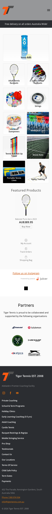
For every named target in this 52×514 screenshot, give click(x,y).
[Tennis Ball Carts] (38, 119)
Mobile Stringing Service (13, 438)
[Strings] (38, 95)
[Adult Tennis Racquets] (14, 71)
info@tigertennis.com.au (13, 501)
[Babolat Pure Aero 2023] (26, 205)
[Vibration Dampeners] (14, 119)
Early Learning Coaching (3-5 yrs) (17, 416)
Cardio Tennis (8, 427)
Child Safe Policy (9, 470)
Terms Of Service (9, 465)
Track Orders (26, 251)
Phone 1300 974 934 (11, 497)
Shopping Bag (26, 260)
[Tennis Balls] (26, 44)
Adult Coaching (9, 422)
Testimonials (7, 449)
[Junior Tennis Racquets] (38, 71)
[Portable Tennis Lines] (14, 168)
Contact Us (7, 454)
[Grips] (14, 95)
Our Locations (8, 459)
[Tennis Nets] (38, 143)
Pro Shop (6, 443)
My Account (26, 243)
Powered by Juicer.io (28, 278)
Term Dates (7, 476)
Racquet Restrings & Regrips (15, 432)
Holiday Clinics (8, 411)
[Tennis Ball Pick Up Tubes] (14, 143)
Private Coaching (9, 400)
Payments (6, 481)
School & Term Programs (13, 406)
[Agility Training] (38, 168)
